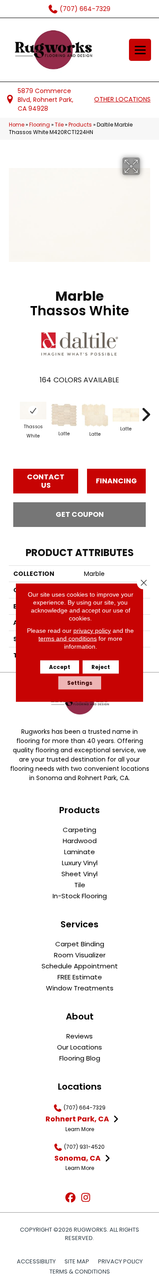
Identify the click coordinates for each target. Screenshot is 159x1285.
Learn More (79, 1129)
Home (16, 124)
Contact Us (45, 481)
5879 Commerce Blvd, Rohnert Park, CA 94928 (45, 99)
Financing (116, 481)
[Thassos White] (33, 411)
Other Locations (122, 99)
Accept (59, 667)
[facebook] (70, 1197)
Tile (59, 124)
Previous (13, 410)
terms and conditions (67, 638)
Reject (100, 667)
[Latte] (64, 415)
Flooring (39, 124)
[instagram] (86, 1197)
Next (145, 410)
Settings (79, 683)
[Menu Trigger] (140, 50)
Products (80, 124)
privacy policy (92, 630)
